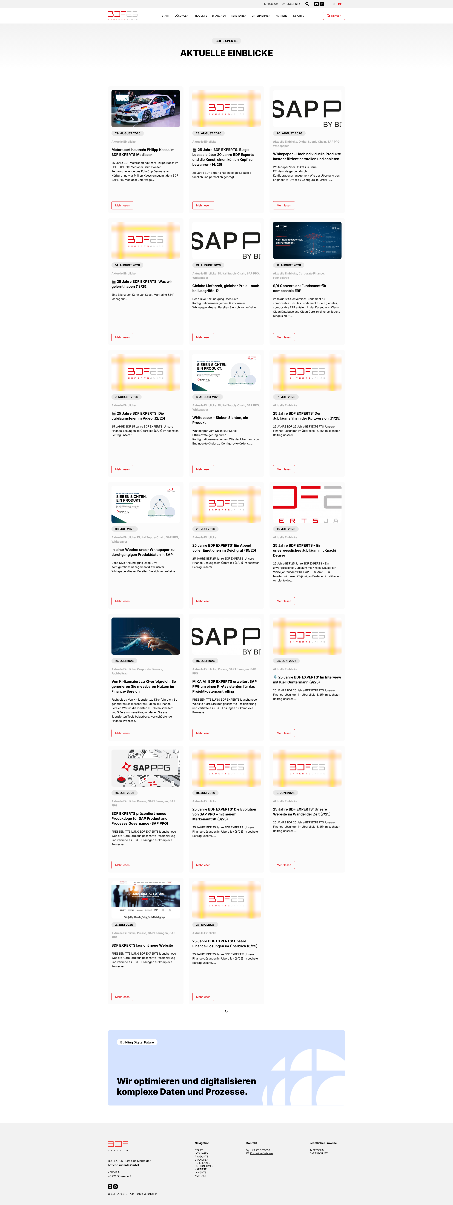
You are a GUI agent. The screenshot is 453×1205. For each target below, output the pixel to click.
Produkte (200, 15)
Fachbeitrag (281, 278)
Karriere (281, 15)
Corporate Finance (311, 273)
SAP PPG (334, 141)
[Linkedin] (316, 4)
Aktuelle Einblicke (123, 141)
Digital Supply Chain (312, 141)
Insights (298, 15)
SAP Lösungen (239, 669)
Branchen (219, 15)
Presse (222, 669)
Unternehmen (261, 15)
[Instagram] (322, 4)
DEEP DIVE (225, 1065)
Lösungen (181, 15)
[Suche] (307, 4)
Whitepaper (281, 146)
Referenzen (238, 15)
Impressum (270, 3)
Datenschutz (291, 3)
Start (166, 15)
